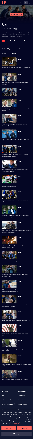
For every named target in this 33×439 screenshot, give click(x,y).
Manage (16, 434)
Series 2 (14, 53)
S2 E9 (19, 177)
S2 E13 (19, 238)
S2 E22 (20, 371)
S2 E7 (19, 146)
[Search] (21, 2)
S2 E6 (19, 131)
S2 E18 (19, 312)
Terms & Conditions (7, 404)
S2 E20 (20, 341)
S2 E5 (19, 116)
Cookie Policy (21, 400)
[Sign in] (26, 2)
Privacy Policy (22, 395)
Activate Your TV (6, 400)
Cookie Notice (15, 424)
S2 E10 (20, 192)
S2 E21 (19, 356)
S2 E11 (19, 207)
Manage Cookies (22, 404)
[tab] (24, 49)
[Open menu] (29, 2)
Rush (5, 24)
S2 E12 (19, 222)
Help (3, 395)
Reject (8, 428)
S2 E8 (19, 162)
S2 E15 (20, 266)
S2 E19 (20, 326)
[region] (16, 424)
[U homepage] (4, 3)
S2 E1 (19, 59)
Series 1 (4, 53)
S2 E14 (19, 253)
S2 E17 (19, 297)
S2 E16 (20, 282)
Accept (24, 428)
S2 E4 (19, 101)
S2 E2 (19, 74)
